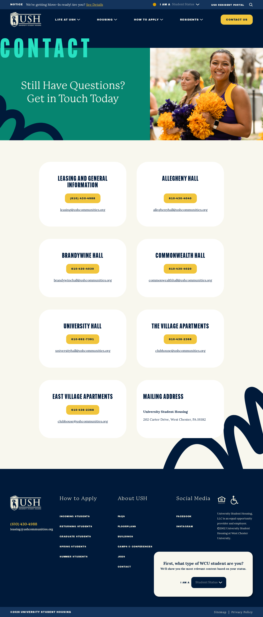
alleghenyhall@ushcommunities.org (180, 209)
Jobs (121, 556)
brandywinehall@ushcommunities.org (83, 280)
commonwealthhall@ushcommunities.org (180, 280)
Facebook (183, 516)
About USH (133, 498)
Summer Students (74, 556)
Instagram (184, 526)
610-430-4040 (180, 198)
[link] (82, 194)
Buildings (125, 536)
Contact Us (236, 19)
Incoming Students (75, 516)
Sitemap (220, 612)
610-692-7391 (82, 339)
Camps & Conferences (135, 546)
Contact (124, 566)
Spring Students (73, 546)
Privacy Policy (242, 612)
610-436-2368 (180, 339)
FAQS (121, 516)
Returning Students (76, 526)
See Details (94, 4)
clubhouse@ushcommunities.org (180, 350)
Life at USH (65, 19)
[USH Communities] (25, 503)
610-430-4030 (82, 268)
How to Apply (146, 19)
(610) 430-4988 (82, 198)
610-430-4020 (180, 268)
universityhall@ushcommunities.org (82, 350)
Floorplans (127, 526)
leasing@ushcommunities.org (82, 209)
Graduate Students (75, 536)
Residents (189, 19)
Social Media (193, 498)
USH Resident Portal (227, 4)
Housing (105, 19)
